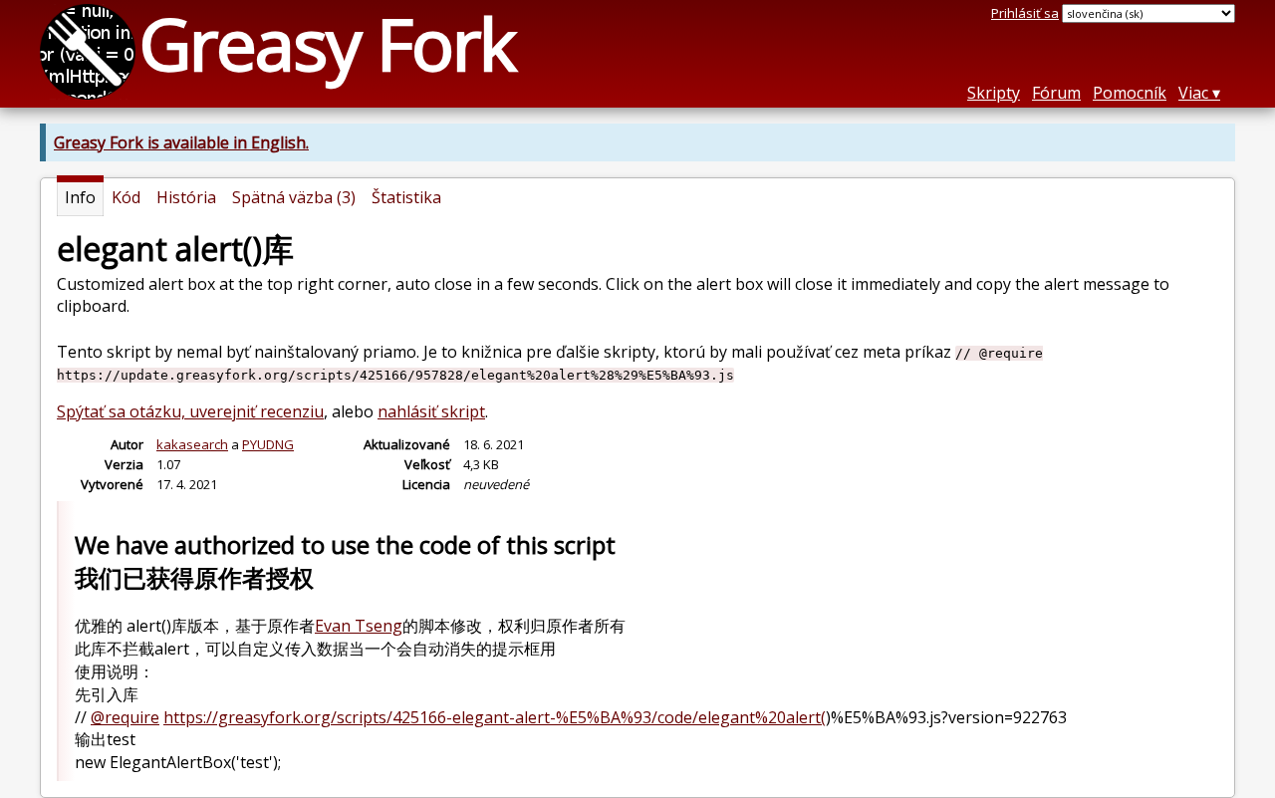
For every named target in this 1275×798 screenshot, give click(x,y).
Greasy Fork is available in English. (181, 142)
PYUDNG (268, 444)
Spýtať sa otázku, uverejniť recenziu (190, 411)
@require (125, 717)
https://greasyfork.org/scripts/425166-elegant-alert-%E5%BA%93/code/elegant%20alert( (494, 717)
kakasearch (192, 444)
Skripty (993, 93)
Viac (1193, 93)
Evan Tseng (358, 626)
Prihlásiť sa (1025, 13)
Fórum (1056, 93)
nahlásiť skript (431, 411)
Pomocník (1129, 93)
